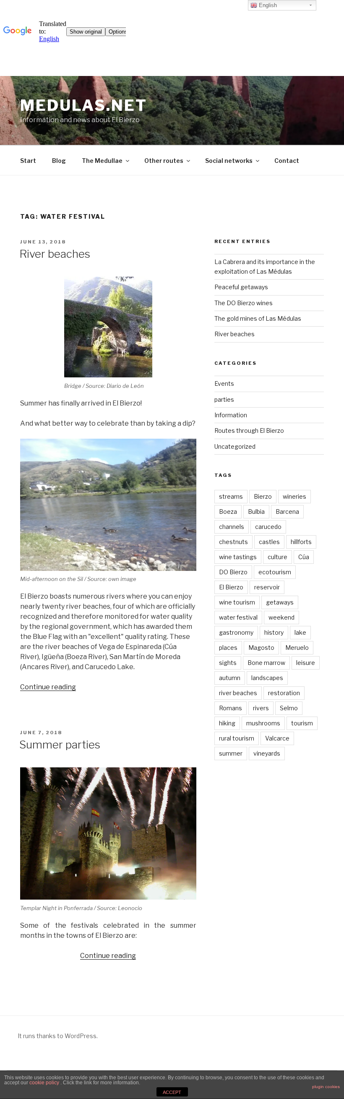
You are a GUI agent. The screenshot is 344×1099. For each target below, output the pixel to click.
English (267, 5)
